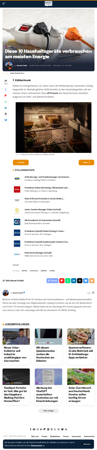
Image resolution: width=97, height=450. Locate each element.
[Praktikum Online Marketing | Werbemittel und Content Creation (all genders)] (17, 189)
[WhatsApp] (55, 429)
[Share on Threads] (6, 114)
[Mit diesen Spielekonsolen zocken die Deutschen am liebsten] (48, 336)
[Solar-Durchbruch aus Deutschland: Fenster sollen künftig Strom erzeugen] (80, 377)
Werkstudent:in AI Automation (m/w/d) (42, 220)
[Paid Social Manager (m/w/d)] (17, 254)
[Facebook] (30, 429)
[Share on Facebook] (6, 90)
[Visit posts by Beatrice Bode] (9, 65)
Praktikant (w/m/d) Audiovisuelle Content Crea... (47, 242)
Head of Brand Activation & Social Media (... (45, 198)
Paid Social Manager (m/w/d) (38, 253)
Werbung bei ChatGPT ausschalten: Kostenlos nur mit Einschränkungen (47, 395)
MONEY (52, 342)
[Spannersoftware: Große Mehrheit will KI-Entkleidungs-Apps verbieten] (80, 336)
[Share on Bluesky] (6, 120)
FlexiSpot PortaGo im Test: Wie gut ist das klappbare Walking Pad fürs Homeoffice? (15, 395)
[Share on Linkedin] (6, 108)
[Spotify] (48, 429)
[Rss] (66, 429)
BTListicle (34, 270)
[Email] (91, 280)
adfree (24, 270)
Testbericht (18, 383)
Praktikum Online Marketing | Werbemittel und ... (47, 188)
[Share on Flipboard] (6, 96)
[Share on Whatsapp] (6, 102)
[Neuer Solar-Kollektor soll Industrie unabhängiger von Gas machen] (16, 336)
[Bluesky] (62, 429)
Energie (44, 270)
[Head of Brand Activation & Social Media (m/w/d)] (17, 200)
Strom (52, 270)
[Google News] (34, 429)
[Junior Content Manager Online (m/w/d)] (17, 211)
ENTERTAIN (42, 342)
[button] (86, 444)
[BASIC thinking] (48, 4)
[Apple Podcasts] (51, 429)
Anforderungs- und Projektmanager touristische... (47, 177)
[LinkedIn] (41, 429)
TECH (9, 46)
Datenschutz (36, 445)
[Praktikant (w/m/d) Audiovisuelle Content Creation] (17, 243)
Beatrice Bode (22, 65)
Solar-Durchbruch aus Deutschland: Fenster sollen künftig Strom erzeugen (80, 395)
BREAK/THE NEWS (77, 342)
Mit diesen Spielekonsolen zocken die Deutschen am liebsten (45, 354)
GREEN (8, 342)
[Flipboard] (44, 429)
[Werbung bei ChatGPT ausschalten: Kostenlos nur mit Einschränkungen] (48, 377)
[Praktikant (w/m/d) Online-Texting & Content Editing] (17, 232)
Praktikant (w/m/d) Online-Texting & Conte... (45, 231)
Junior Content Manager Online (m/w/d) (43, 209)
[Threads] (58, 429)
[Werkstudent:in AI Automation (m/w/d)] (17, 222)
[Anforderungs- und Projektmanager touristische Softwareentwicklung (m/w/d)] (17, 178)
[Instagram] (93, 293)
